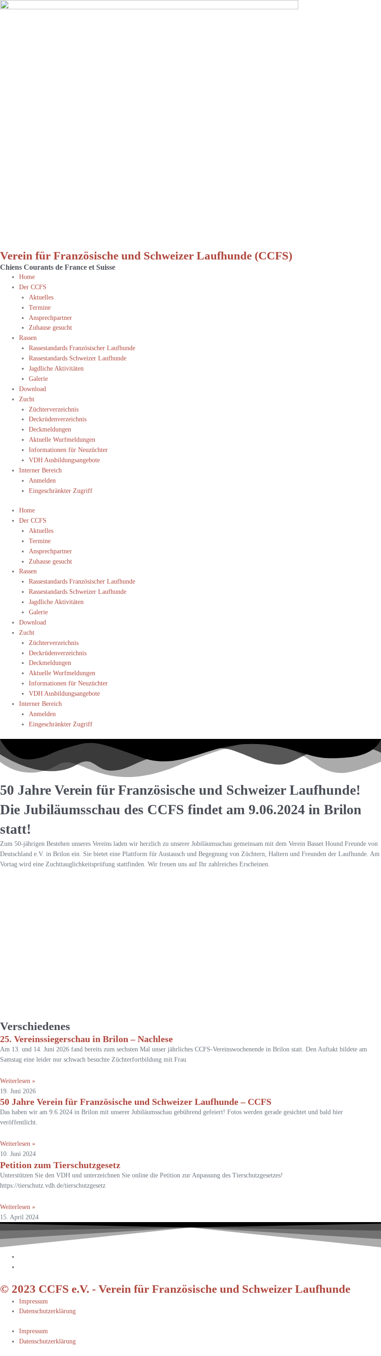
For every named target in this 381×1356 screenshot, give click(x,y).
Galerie (38, 378)
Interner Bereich (40, 470)
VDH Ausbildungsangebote (64, 460)
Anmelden (42, 480)
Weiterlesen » (17, 1080)
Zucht (26, 399)
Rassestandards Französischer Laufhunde (82, 348)
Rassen (28, 337)
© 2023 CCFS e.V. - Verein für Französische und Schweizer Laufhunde (175, 1289)
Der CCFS (32, 287)
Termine (40, 307)
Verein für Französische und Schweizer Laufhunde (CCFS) (146, 255)
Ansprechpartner (50, 317)
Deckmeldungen (50, 429)
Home (27, 276)
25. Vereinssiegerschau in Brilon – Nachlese (86, 1039)
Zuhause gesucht (50, 327)
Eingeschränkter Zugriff (60, 490)
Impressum (33, 1301)
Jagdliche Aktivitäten (56, 368)
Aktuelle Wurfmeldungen (62, 439)
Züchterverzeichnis (54, 409)
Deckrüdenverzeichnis (57, 419)
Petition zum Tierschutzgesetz (60, 1165)
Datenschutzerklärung (47, 1311)
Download (32, 389)
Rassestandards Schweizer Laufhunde (77, 358)
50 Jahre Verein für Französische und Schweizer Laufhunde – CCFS (135, 1102)
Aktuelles (41, 297)
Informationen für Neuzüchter (68, 449)
